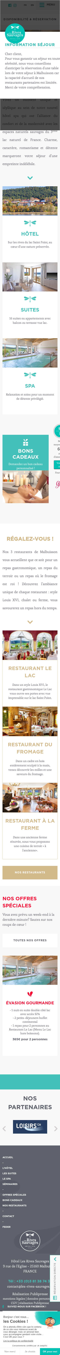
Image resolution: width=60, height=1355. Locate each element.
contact (8, 1216)
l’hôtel (7, 1168)
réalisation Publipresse (34, 1303)
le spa (6, 1179)
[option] (30, 1006)
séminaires (10, 1184)
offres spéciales (14, 1195)
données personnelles (41, 1298)
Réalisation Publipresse (30, 1294)
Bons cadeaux (12, 1200)
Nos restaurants (30, 872)
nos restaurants (14, 1206)
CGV (14, 1303)
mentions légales (14, 1298)
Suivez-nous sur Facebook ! (27, 1307)
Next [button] (56, 1128)
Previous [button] (4, 1128)
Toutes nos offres (30, 940)
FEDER (6, 1227)
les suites (9, 1173)
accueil (7, 1157)
